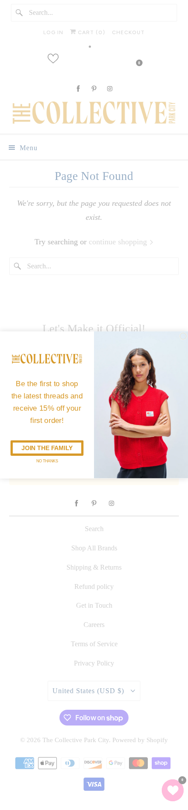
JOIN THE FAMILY (47, 448)
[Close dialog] (183, 336)
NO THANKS (47, 461)
